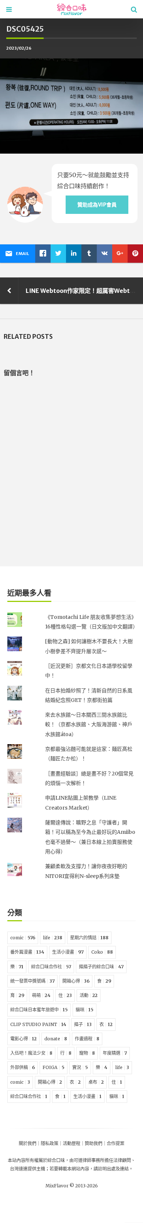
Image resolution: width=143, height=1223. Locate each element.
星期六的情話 (89, 937)
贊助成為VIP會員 (97, 204)
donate (55, 1038)
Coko (102, 952)
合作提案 (115, 1143)
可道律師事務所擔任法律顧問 (102, 1160)
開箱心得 (75, 981)
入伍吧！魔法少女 (31, 1053)
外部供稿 (22, 1067)
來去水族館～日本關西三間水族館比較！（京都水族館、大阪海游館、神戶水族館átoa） (88, 724)
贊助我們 (93, 1143)
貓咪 (85, 1009)
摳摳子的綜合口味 (101, 966)
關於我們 (27, 1143)
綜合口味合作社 (51, 966)
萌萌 (41, 995)
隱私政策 (49, 1143)
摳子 (83, 1024)
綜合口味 (56, 1160)
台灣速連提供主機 (27, 1169)
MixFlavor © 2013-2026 (71, 1185)
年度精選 (115, 1053)
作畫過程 (87, 1038)
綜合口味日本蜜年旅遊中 (39, 1009)
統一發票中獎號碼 (32, 981)
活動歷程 (71, 1143)
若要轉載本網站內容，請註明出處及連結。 (91, 1169)
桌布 (96, 1082)
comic (22, 937)
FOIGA (54, 1067)
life (52, 937)
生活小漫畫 (68, 952)
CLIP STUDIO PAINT (38, 1024)
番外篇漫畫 (27, 952)
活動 (89, 995)
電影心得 (23, 1038)
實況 (80, 1067)
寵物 (87, 1053)
